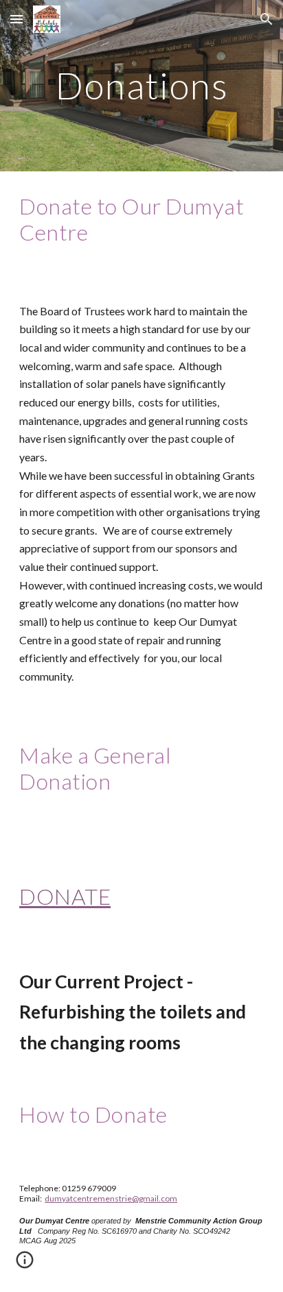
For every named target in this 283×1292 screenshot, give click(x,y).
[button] (16, 19)
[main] (141, 85)
